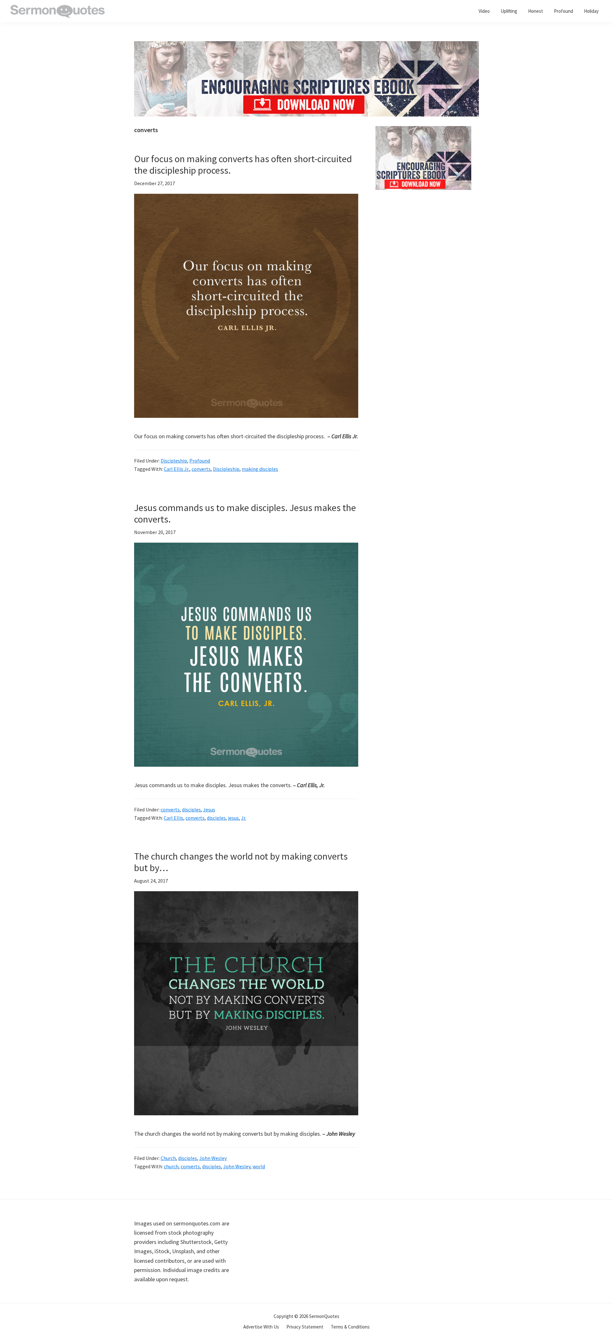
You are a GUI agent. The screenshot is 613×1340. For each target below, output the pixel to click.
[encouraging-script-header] (306, 45)
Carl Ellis (173, 818)
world (259, 1166)
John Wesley (213, 1158)
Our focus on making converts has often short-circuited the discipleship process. (243, 164)
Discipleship (174, 460)
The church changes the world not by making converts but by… (241, 862)
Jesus (209, 809)
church (171, 1166)
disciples (191, 809)
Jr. (243, 818)
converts (201, 469)
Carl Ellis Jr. (176, 469)
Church (168, 1158)
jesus (233, 818)
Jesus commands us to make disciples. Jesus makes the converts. (245, 513)
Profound (199, 460)
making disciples (260, 469)
